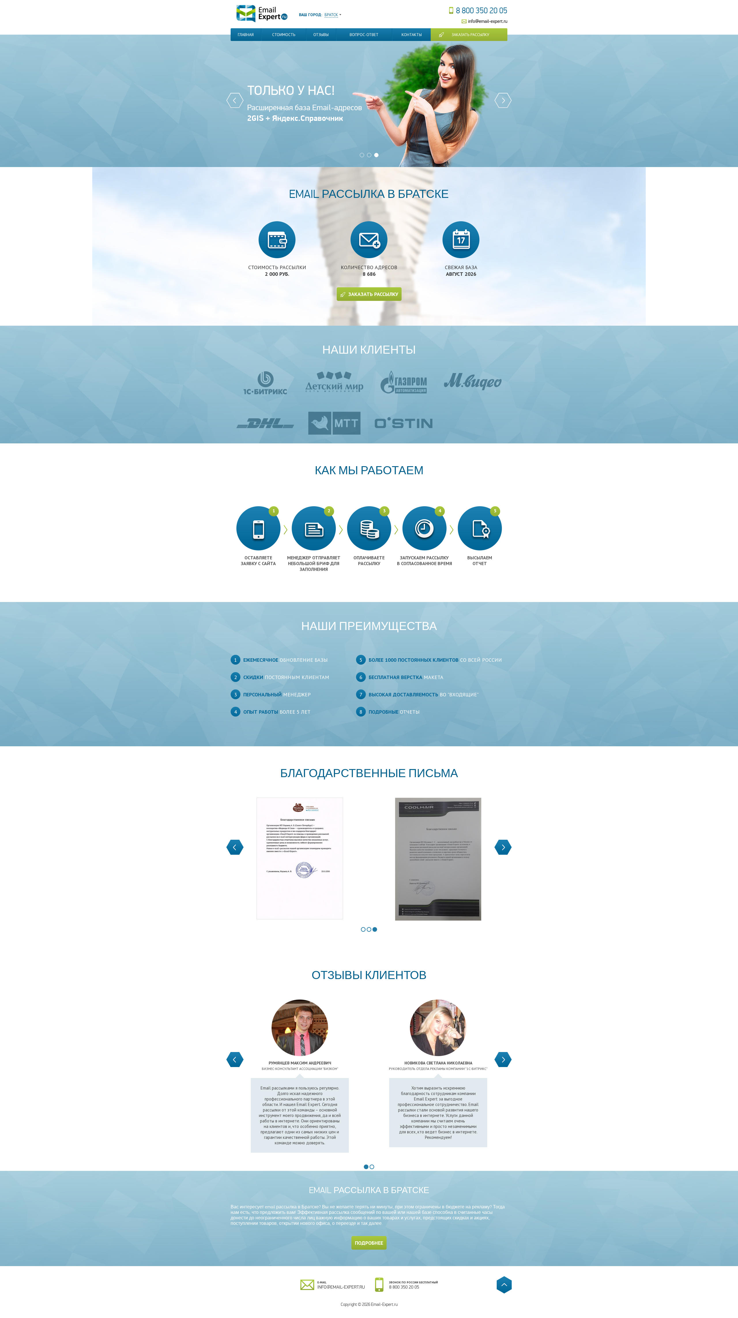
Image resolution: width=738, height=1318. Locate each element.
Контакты (412, 34)
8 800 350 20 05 (481, 11)
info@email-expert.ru (487, 21)
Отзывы (321, 34)
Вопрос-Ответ (364, 34)
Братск (331, 14)
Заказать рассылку (470, 34)
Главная (246, 34)
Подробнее (369, 1243)
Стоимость (283, 34)
